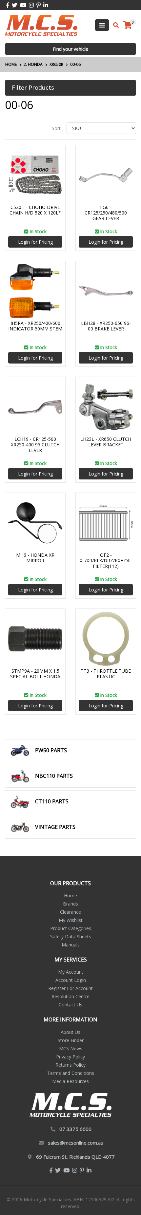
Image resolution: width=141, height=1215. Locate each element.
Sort (56, 128)
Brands (70, 904)
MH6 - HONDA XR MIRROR (35, 558)
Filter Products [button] (33, 87)
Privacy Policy (70, 1057)
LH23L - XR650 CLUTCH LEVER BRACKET (105, 442)
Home (70, 895)
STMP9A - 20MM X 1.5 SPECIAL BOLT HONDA (35, 674)
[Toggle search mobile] (114, 25)
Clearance (70, 912)
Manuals (71, 945)
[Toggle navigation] (102, 25)
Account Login (70, 980)
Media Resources (70, 1081)
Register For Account (70, 988)
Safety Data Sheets (70, 936)
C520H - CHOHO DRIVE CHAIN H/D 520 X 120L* (35, 210)
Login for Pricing (35, 242)
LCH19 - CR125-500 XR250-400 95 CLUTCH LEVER (35, 444)
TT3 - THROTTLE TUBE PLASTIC (106, 674)
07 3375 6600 (75, 1129)
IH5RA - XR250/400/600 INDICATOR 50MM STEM (35, 326)
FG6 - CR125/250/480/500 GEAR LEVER (106, 212)
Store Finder (71, 1040)
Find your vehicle (70, 49)
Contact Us (70, 1004)
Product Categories (70, 928)
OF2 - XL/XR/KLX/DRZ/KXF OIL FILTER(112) (106, 560)
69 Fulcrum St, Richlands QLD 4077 (75, 1156)
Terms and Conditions (70, 1073)
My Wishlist (71, 920)
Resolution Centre (70, 996)
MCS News (70, 1048)
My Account (70, 972)
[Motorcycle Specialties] (41, 25)
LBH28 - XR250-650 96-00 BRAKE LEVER (106, 326)
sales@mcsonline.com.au (75, 1142)
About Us (70, 1032)
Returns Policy (70, 1065)
